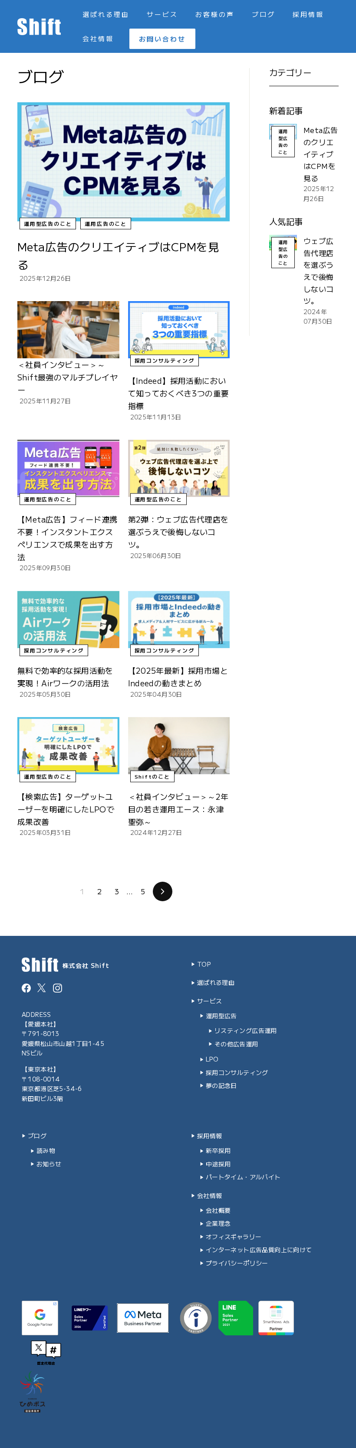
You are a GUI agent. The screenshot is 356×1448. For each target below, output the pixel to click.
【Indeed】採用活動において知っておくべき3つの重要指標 (178, 393)
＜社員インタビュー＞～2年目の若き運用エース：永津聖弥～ (178, 809)
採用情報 (308, 14)
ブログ (263, 14)
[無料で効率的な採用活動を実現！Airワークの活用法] (68, 619)
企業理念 (218, 1223)
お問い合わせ (162, 38)
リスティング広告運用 (245, 1030)
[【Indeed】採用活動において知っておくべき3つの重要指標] (179, 329)
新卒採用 (218, 1150)
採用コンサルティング (164, 360)
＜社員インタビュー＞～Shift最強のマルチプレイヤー (67, 377)
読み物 (45, 1150)
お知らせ (49, 1163)
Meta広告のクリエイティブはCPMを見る (320, 153)
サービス (162, 14)
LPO (212, 1059)
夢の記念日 (221, 1085)
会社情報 (98, 38)
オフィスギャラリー (234, 1236)
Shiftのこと (152, 776)
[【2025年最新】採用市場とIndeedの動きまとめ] (179, 619)
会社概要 (218, 1210)
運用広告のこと (106, 223)
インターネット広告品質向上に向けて (259, 1249)
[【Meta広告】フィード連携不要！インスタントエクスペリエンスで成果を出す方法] (68, 468)
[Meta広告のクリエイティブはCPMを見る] (123, 161)
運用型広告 (221, 1015)
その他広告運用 (236, 1043)
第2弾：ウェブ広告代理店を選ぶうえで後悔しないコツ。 (178, 531)
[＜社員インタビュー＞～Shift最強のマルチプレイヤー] (68, 329)
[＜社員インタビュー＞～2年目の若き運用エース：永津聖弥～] (179, 745)
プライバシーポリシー (237, 1263)
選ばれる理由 (105, 14)
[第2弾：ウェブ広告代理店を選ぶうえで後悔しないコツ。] (179, 468)
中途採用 (218, 1163)
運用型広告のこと (48, 223)
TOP (204, 964)
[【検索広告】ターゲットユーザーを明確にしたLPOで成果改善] (68, 745)
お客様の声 (214, 14)
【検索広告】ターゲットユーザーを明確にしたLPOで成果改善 (65, 809)
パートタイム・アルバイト (243, 1176)
